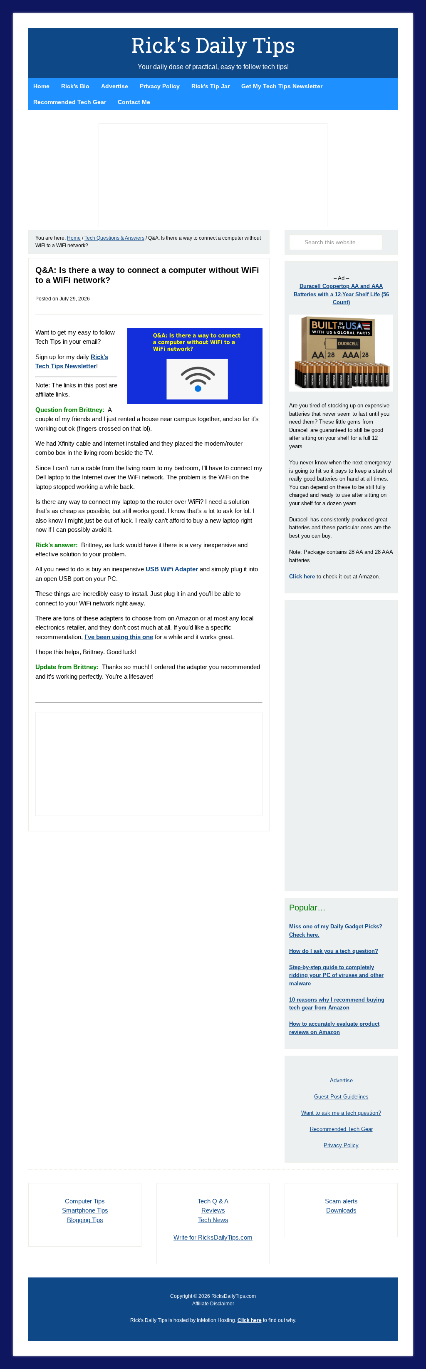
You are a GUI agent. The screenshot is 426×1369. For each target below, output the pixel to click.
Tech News (213, 1219)
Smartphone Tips (85, 1210)
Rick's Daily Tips (213, 45)
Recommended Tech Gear (341, 1129)
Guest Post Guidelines (341, 1097)
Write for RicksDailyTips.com (213, 1237)
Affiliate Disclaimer (213, 1304)
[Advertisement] (341, 746)
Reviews (213, 1210)
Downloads (341, 1210)
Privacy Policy (341, 1145)
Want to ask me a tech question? (341, 1113)
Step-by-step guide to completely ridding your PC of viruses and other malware (336, 975)
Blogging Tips (85, 1219)
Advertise (341, 1080)
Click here (250, 1320)
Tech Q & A (213, 1201)
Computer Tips (85, 1201)
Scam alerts (341, 1201)
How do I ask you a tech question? (333, 951)
